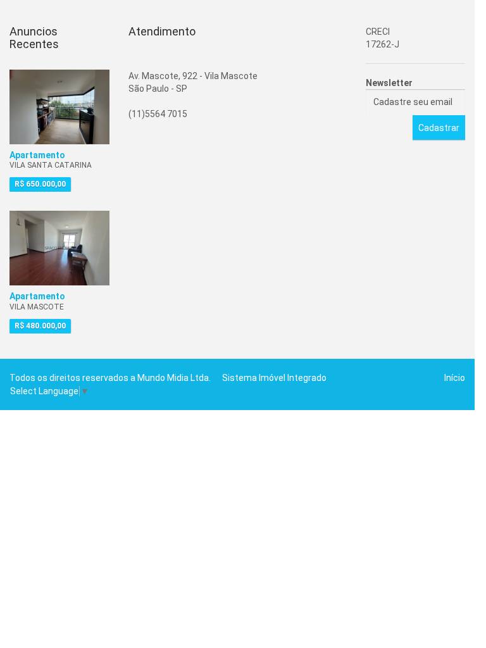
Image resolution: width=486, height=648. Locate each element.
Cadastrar (438, 128)
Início (454, 378)
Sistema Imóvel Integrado (274, 378)
